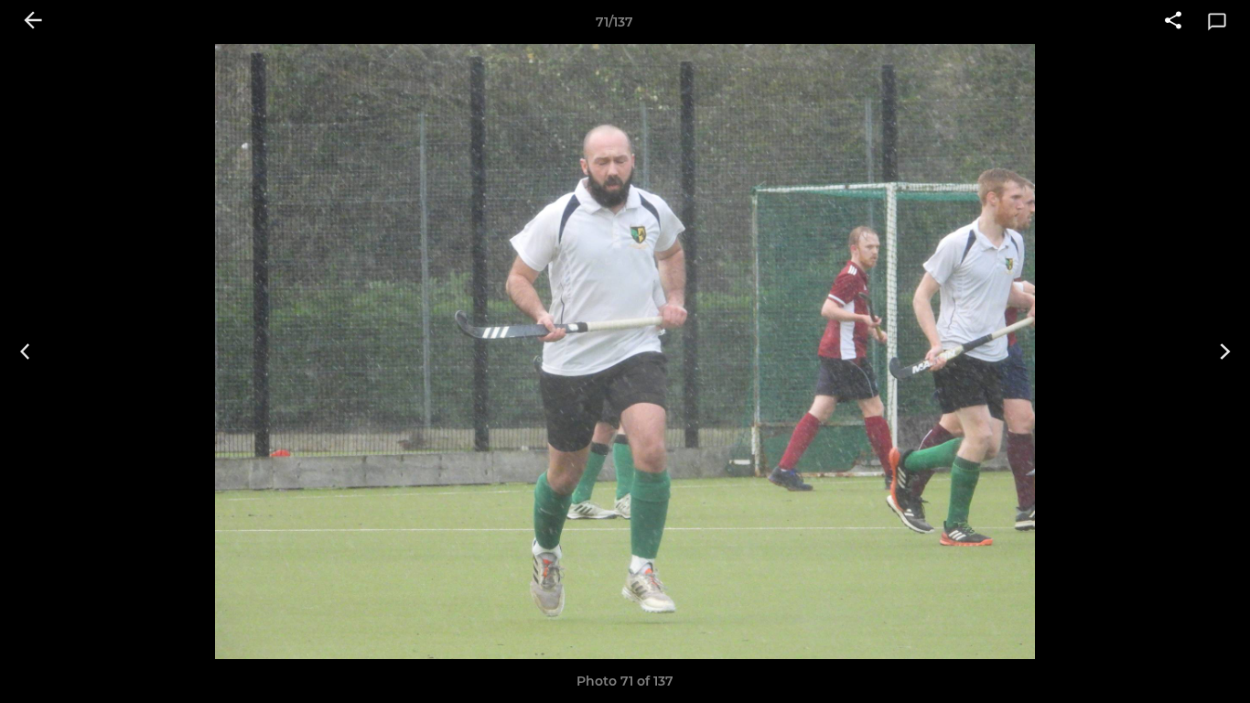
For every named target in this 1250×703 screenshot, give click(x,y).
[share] (1173, 22)
